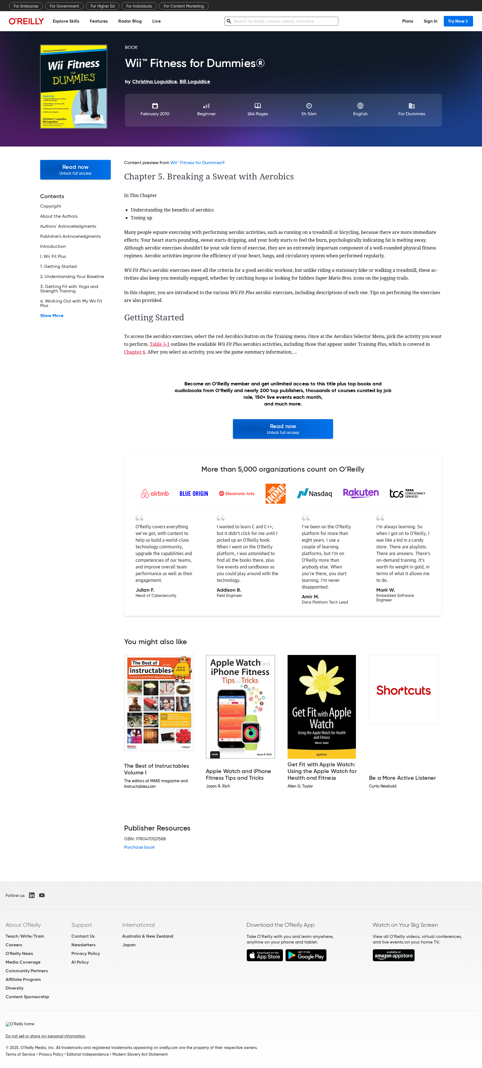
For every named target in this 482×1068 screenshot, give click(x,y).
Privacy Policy (85, 953)
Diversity (14, 988)
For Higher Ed (103, 6)
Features (99, 21)
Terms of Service (20, 1054)
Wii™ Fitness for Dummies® (197, 162)
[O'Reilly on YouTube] (42, 895)
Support (81, 924)
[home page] (26, 21)
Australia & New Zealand (147, 936)
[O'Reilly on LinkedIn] (32, 895)
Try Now (456, 21)
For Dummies (411, 113)
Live (156, 21)
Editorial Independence (88, 1054)
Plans (407, 21)
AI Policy (80, 962)
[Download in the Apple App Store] (265, 960)
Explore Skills (66, 21)
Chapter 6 (134, 352)
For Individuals (139, 6)
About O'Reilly (23, 924)
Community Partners (27, 971)
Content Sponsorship (27, 997)
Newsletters (83, 945)
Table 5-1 (160, 344)
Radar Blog (130, 21)
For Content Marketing (184, 6)
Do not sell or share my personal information (45, 1036)
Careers (14, 945)
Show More (51, 315)
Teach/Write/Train (25, 936)
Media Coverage (23, 962)
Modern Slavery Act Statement (140, 1054)
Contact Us (83, 936)
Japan (129, 945)
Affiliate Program (23, 979)
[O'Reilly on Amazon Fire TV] (394, 960)
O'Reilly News (19, 953)
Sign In (430, 21)
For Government (64, 6)
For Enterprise (26, 6)
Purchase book (139, 847)
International (138, 924)
